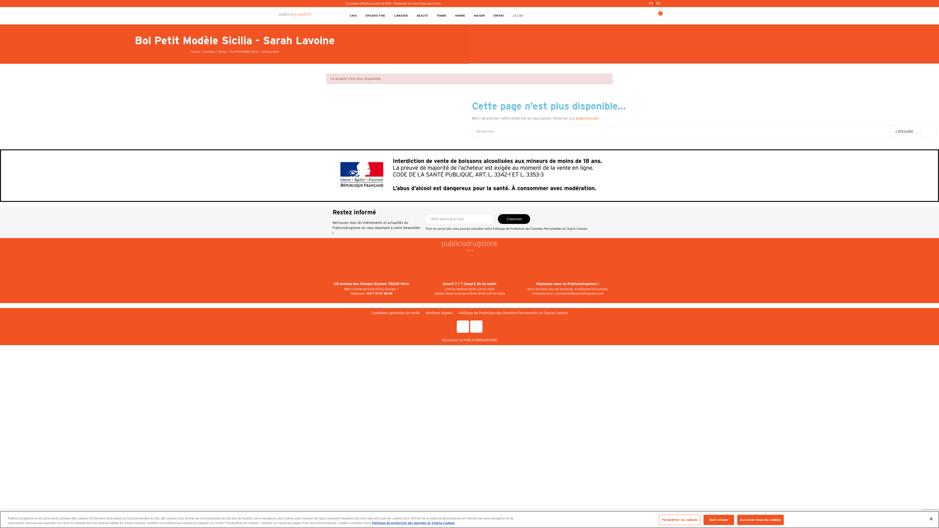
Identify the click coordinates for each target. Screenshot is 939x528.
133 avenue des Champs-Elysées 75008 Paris (371, 284)
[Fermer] (931, 519)
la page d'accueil (585, 118)
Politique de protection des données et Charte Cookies (413, 523)
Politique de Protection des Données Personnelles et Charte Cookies (540, 229)
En (658, 3)
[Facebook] (463, 326)
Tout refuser (719, 520)
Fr (651, 3)
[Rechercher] (642, 16)
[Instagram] (476, 326)
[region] (469, 519)
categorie (904, 131)
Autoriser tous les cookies (760, 520)
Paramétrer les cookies (680, 520)
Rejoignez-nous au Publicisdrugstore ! (567, 284)
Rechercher (929, 131)
